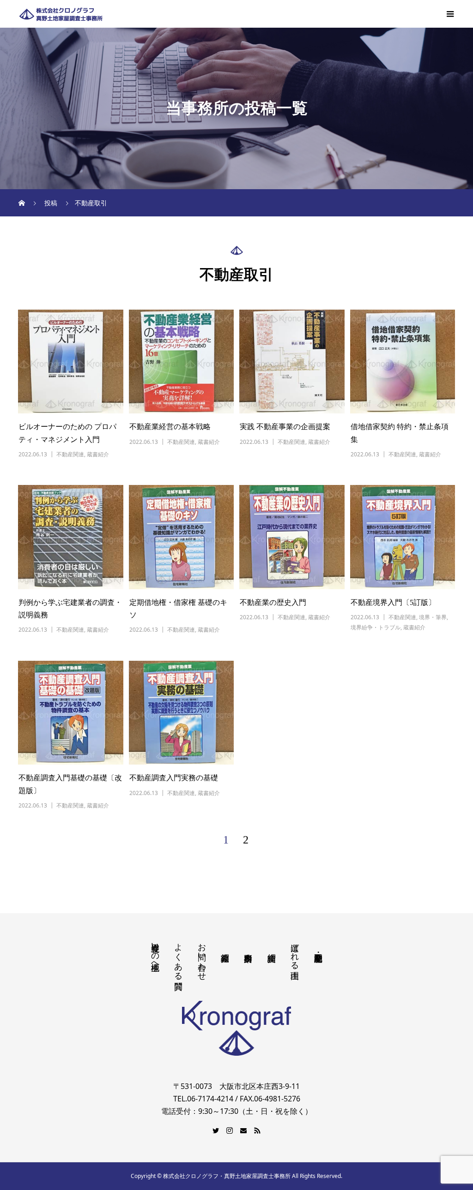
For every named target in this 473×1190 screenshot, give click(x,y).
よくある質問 (178, 957)
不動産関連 (70, 454)
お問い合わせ (201, 957)
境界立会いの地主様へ (155, 952)
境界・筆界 (433, 617)
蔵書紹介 (98, 454)
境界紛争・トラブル (375, 627)
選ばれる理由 (294, 951)
